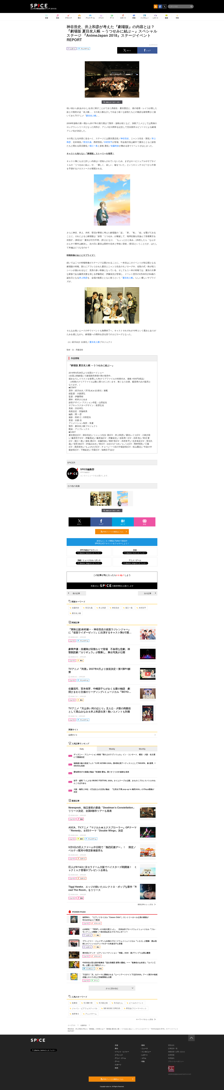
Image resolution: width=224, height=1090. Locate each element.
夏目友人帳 (91, 115)
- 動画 (143, 1045)
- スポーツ (117, 1064)
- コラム (143, 1058)
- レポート (144, 1055)
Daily (82, 749)
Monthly (142, 749)
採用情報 (171, 1055)
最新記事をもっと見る (145, 904)
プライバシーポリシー (176, 1061)
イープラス (71, 1025)
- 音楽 (116, 1045)
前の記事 (76, 593)
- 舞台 (116, 1048)
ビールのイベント (136, 1003)
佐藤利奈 (115, 145)
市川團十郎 (88, 1003)
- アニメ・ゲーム (120, 1058)
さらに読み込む (112, 988)
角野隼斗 (75, 1013)
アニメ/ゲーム (91, 1013)
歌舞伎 (74, 1003)
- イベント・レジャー (121, 1051)
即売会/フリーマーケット (136, 1008)
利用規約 (171, 1058)
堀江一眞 (93, 145)
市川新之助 (103, 1003)
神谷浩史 (125, 138)
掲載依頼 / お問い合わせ (176, 1051)
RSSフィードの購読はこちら (113, 531)
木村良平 (108, 141)
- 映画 (116, 1068)
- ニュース (144, 1048)
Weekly (112, 749)
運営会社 (171, 1045)
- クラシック (118, 1055)
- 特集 (143, 1061)
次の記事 (147, 593)
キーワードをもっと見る (144, 1019)
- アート (117, 1061)
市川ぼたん (118, 1003)
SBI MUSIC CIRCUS (111, 1008)
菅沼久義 (87, 141)
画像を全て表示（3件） (113, 102)
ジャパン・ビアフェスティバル (84, 1008)
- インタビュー (146, 1051)
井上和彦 (83, 277)
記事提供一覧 (172, 1048)
